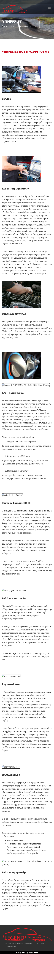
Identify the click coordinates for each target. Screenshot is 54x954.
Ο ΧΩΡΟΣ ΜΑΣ (38, 943)
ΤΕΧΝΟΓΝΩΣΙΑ (17, 943)
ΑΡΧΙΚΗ (8, 943)
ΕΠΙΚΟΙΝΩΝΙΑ (11, 946)
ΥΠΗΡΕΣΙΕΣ (28, 943)
